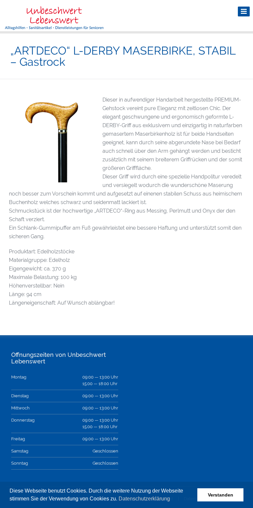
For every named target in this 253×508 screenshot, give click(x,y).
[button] (172, 499)
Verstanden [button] (220, 494)
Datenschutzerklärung (144, 498)
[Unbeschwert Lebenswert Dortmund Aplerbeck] (54, 27)
